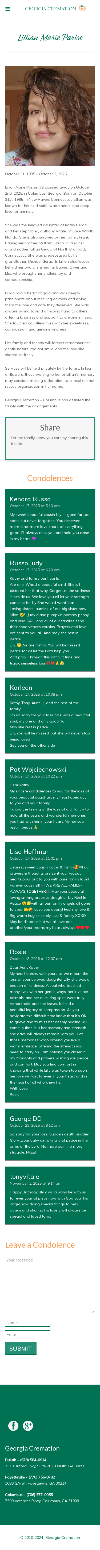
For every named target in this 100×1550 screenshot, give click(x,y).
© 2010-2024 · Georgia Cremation (50, 1537)
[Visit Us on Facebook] (13, 1427)
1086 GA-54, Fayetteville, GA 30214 (35, 1483)
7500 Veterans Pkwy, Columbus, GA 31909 (42, 1500)
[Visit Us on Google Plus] (28, 1427)
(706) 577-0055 (39, 1494)
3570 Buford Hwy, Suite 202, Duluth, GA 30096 (45, 1466)
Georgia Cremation (50, 9)
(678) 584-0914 (33, 1459)
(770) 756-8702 (42, 1477)
